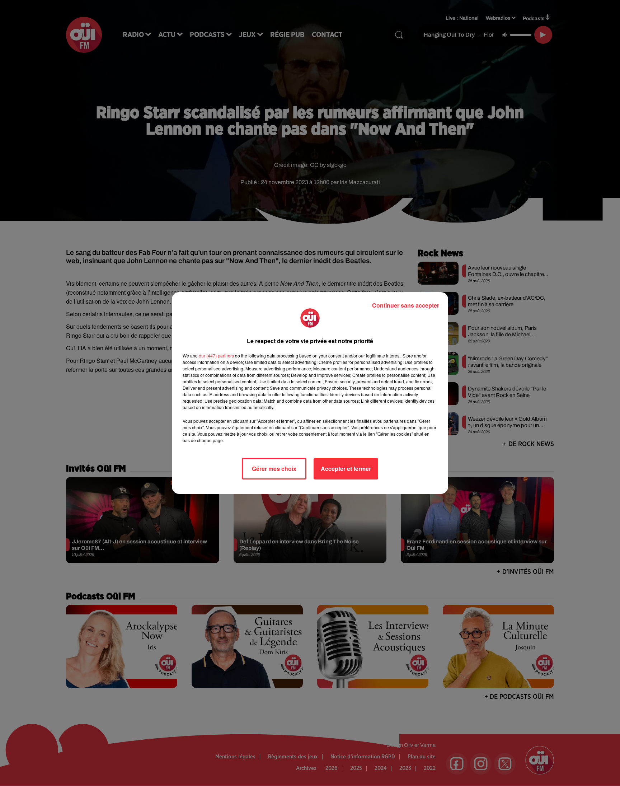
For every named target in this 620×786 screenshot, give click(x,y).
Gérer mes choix (274, 468)
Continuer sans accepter (405, 305)
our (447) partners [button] (216, 355)
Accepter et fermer (346, 468)
